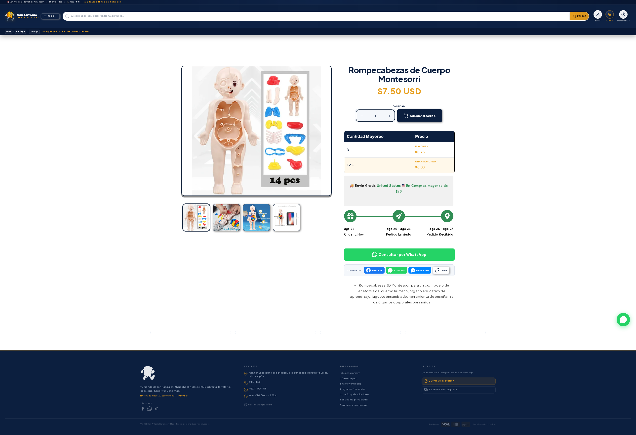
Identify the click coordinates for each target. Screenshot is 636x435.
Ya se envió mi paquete (443, 389)
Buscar (581, 16)
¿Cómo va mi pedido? (441, 381)
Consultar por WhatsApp (403, 254)
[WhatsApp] (149, 408)
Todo (51, 16)
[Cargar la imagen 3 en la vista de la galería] (256, 217)
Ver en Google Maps (260, 404)
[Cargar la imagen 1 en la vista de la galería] (196, 217)
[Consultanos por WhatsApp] (623, 319)
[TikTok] (156, 408)
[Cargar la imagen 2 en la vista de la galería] (226, 217)
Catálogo (20, 31)
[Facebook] (142, 408)
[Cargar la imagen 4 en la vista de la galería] (286, 217)
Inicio (8, 31)
